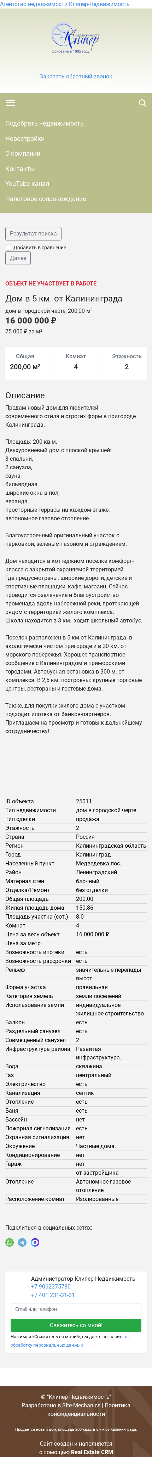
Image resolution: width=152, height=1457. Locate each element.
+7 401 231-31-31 (53, 1295)
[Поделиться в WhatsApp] (9, 1242)
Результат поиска (33, 233)
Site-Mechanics (81, 1405)
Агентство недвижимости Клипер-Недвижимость (65, 4)
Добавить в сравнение (39, 247)
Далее (18, 258)
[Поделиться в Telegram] (22, 1242)
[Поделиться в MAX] (35, 1242)
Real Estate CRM (92, 1452)
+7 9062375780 (51, 1286)
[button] (76, 76)
